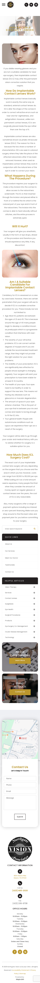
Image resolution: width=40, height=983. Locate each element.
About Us (8, 544)
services (8, 593)
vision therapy (10, 587)
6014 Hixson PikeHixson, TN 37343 (20, 877)
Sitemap (23, 974)
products (8, 620)
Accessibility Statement (21, 970)
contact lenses (11, 598)
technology (9, 637)
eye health (9, 609)
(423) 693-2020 (20, 890)
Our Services (10, 551)
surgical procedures (12, 615)
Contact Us (9, 572)
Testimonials (10, 565)
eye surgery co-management (16, 626)
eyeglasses (9, 604)
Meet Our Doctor (11, 558)
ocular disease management (16, 632)
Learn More (20, 660)
